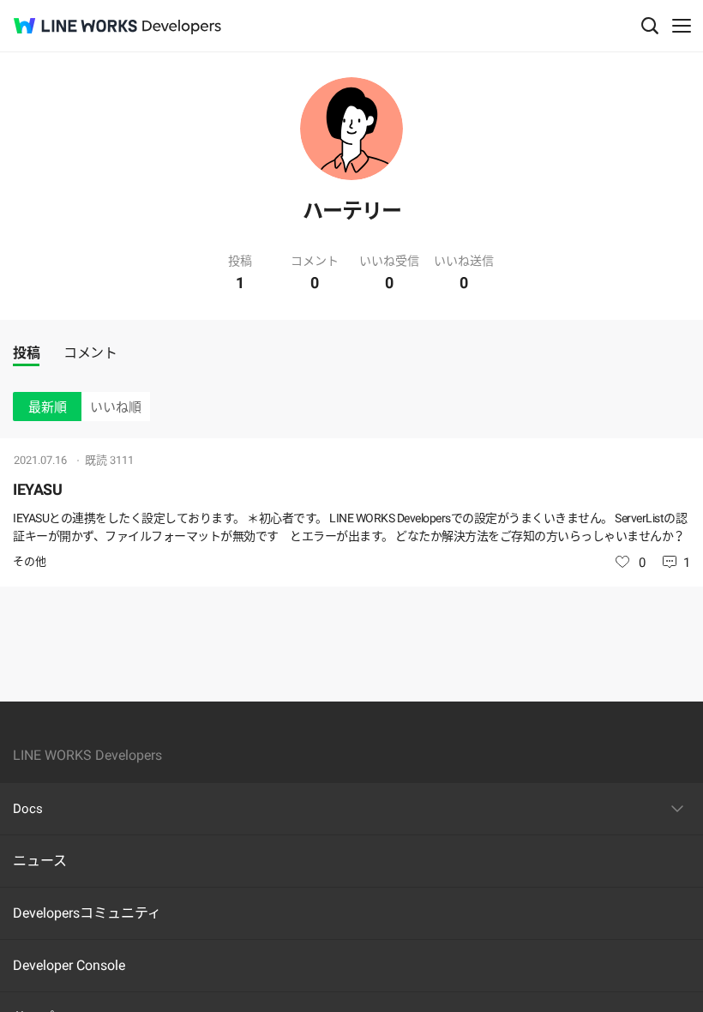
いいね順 (115, 407)
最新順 (47, 407)
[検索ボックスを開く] (650, 26)
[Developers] (181, 27)
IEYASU (37, 489)
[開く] (677, 809)
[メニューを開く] (681, 26)
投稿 (26, 353)
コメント (90, 353)
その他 (29, 561)
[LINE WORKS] (75, 25)
